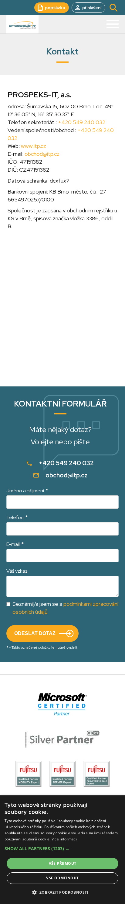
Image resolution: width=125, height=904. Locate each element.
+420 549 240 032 (81, 122)
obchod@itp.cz (42, 153)
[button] (62, 849)
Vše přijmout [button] (62, 863)
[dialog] (62, 849)
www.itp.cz (33, 145)
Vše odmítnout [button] (62, 878)
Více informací (64, 839)
